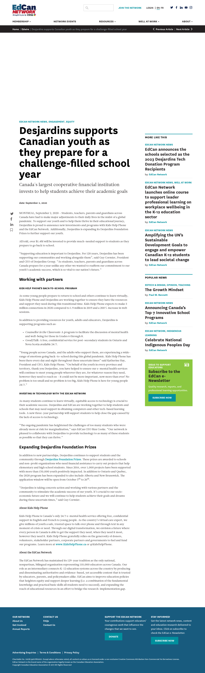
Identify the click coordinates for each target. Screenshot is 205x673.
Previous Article (164, 29)
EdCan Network (158, 174)
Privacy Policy (71, 652)
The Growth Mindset (164, 289)
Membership (20, 21)
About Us (17, 621)
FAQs (46, 621)
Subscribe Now (162, 397)
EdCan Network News (33, 121)
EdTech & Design (155, 285)
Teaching (184, 285)
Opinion (172, 285)
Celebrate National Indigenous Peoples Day (167, 342)
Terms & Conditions (50, 652)
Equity (70, 121)
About (186, 21)
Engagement (57, 121)
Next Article (183, 29)
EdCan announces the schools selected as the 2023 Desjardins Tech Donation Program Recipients (167, 159)
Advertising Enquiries (24, 652)
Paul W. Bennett (158, 294)
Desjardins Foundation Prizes (63, 459)
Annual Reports (21, 629)
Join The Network (129, 7)
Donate (113, 636)
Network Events (65, 21)
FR (162, 7)
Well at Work (148, 21)
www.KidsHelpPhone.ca (71, 544)
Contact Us (49, 625)
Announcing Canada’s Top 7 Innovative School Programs (167, 312)
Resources (106, 21)
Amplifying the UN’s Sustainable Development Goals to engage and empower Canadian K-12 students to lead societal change (167, 247)
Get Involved (19, 625)
